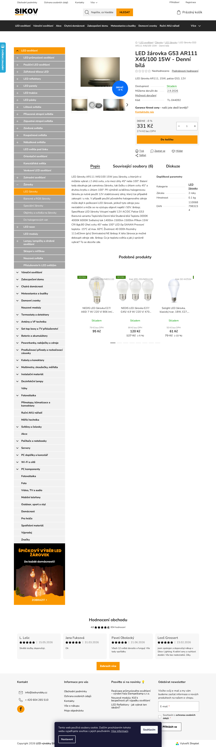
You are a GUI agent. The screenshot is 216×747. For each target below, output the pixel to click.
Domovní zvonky (30, 300)
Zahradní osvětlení (34, 177)
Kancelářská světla (35, 163)
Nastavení (67, 739)
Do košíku (167, 139)
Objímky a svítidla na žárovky (40, 213)
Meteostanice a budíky (34, 293)
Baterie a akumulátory (34, 336)
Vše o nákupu (71, 706)
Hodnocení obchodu (108, 620)
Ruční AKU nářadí (31, 413)
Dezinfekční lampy (32, 381)
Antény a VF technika (33, 322)
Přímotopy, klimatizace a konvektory (35, 404)
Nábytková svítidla (35, 142)
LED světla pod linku (36, 149)
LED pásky (30, 100)
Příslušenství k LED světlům (40, 265)
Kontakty (79, 2)
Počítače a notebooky (34, 441)
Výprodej (26, 532)
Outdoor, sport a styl (33, 504)
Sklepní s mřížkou (34, 251)
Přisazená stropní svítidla (38, 114)
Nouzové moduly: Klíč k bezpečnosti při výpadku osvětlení (130, 699)
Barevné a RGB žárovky (37, 198)
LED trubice (30, 93)
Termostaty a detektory (35, 314)
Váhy (24, 388)
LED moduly (31, 234)
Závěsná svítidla (33, 128)
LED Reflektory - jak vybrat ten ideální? (129, 706)
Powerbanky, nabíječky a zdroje (40, 343)
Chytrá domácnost (32, 286)
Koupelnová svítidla (35, 135)
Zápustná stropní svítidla (38, 121)
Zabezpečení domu (32, 279)
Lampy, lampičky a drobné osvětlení (39, 242)
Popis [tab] (95, 166)
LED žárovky (31, 191)
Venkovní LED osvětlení (37, 170)
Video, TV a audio (31, 490)
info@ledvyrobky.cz (36, 692)
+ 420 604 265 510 (36, 699)
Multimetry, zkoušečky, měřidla (39, 367)
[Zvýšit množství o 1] (194, 126)
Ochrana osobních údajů (56, 2)
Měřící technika (30, 420)
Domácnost (28, 511)
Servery (25, 448)
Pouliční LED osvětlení (37, 64)
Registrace (191, 2)
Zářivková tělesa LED (36, 72)
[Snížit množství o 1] (179, 126)
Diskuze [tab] (173, 166)
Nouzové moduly (31, 307)
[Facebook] (20, 709)
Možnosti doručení (145, 95)
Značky (25, 539)
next (196, 308)
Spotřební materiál (32, 525)
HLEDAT (125, 12)
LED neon (29, 227)
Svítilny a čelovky (31, 427)
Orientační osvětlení (35, 156)
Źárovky (28, 184)
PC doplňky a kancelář (34, 455)
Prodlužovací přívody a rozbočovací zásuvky (42, 351)
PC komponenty (30, 469)
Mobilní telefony (30, 497)
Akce (24, 434)
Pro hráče (26, 518)
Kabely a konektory (32, 360)
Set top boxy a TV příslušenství (39, 329)
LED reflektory (32, 79)
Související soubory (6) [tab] (133, 166)
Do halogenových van (36, 220)
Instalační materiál (32, 374)
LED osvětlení (29, 50)
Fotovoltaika (28, 395)
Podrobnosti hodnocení (185, 71)
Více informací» (119, 731)
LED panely (30, 86)
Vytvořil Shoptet (189, 743)
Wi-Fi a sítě (28, 462)
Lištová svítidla (32, 107)
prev (74, 308)
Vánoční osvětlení (31, 272)
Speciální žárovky (33, 206)
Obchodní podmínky (27, 2)
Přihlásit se (170, 727)
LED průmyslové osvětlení (39, 57)
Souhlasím (149, 729)
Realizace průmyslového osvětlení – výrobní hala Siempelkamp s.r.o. (131, 692)
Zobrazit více (108, 666)
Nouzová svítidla (33, 258)
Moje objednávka (73, 710)
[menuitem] (23, 25)
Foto (24, 483)
